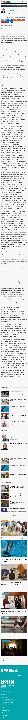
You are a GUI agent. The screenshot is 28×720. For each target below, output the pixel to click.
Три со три (5, 594)
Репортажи (5, 520)
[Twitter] (4, 20)
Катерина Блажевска (20, 17)
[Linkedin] (10, 22)
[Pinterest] (4, 22)
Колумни (4, 712)
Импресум (4, 697)
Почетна (4, 707)
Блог (3, 714)
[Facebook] (10, 20)
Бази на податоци (6, 715)
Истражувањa (6, 617)
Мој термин (10, 10)
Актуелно (4, 709)
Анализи (4, 542)
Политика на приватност (8, 700)
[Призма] (6, 1)
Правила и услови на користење (9, 702)
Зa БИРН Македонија (7, 699)
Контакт (19, 675)
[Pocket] (22, 20)
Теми (3, 717)
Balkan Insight (6, 641)
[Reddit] (16, 20)
